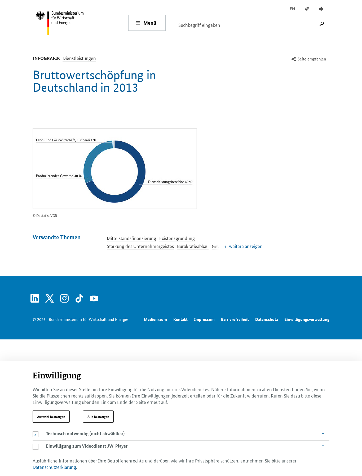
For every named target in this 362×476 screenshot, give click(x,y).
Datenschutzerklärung (54, 467)
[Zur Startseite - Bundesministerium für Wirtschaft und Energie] (82, 23)
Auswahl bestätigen (51, 416)
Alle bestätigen (98, 416)
